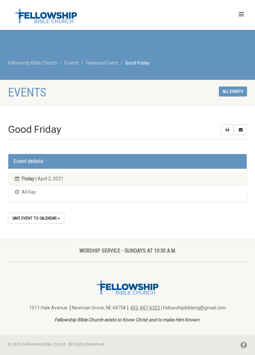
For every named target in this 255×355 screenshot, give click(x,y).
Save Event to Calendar (34, 218)
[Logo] (65, 16)
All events (233, 91)
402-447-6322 (145, 307)
